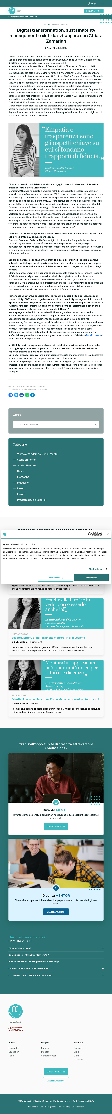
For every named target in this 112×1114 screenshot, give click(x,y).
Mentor (45, 1051)
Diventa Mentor (56, 911)
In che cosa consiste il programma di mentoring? (33, 961)
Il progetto (13, 1047)
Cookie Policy (78, 1107)
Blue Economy (93, 335)
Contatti (78, 1059)
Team (11, 1055)
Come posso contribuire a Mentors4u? (28, 954)
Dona (76, 1055)
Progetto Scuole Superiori (32, 499)
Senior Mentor (48, 1055)
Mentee (45, 1047)
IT (101, 3)
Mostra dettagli (96, 569)
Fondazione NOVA (85, 1101)
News (20, 471)
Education (13, 1051)
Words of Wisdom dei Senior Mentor (37, 454)
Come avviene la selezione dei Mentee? (29, 968)
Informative (33, 1107)
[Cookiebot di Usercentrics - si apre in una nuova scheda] (90, 534)
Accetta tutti (91, 577)
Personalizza (54, 577)
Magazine (23, 482)
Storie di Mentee (26, 465)
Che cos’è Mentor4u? (19, 948)
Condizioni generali (48, 1107)
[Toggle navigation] (19, 11)
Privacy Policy (64, 1107)
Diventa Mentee (56, 826)
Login (93, 3)
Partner (78, 1047)
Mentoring (23, 476)
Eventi (20, 488)
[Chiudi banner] (108, 534)
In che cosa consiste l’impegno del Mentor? (31, 975)
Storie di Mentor (26, 459)
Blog (76, 1051)
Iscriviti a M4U (92, 11)
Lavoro (21, 494)
